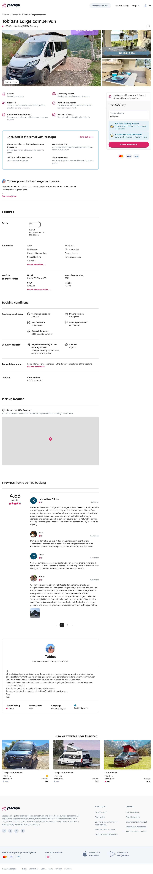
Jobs (43, 869)
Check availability (128, 144)
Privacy (58, 869)
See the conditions (36, 366)
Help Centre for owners (136, 831)
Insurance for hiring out (136, 822)
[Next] (46, 755)
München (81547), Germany (26, 26)
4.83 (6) (7, 26)
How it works (101, 812)
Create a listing (121, 5)
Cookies (67, 869)
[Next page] (72, 625)
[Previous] (5, 755)
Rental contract (133, 817)
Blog (24, 869)
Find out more (86, 137)
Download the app (100, 5)
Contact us (33, 869)
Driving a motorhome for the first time (106, 823)
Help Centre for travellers (106, 834)
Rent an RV (100, 817)
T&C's (50, 869)
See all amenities (35, 264)
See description (9, 196)
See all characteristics (38, 289)
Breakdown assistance (136, 826)
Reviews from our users (105, 829)
